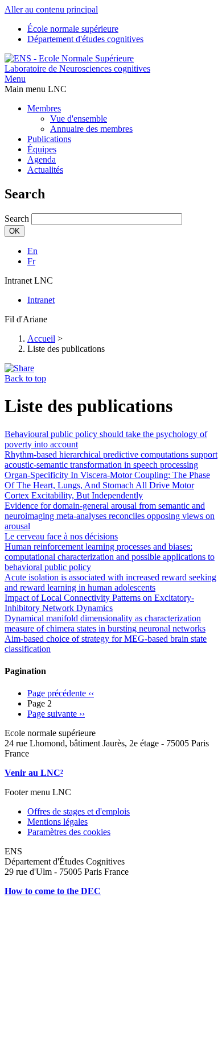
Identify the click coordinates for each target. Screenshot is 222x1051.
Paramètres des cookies (68, 832)
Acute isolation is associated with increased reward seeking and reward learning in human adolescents (110, 582)
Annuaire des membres (91, 129)
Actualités (45, 170)
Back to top (25, 378)
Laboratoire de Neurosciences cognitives (77, 68)
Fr (31, 261)
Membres (44, 108)
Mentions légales (57, 821)
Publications (49, 139)
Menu (15, 79)
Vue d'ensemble (78, 118)
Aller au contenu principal (51, 9)
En (32, 251)
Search (17, 218)
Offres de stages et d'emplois (78, 811)
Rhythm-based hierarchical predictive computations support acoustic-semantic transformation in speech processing (111, 460)
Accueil (41, 338)
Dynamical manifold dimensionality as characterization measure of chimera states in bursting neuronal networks (105, 623)
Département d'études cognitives (85, 39)
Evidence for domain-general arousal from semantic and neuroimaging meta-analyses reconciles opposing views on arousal (110, 516)
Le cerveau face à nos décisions (61, 536)
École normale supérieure (72, 29)
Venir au (22, 773)
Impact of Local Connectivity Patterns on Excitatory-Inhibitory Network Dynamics (99, 603)
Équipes (41, 149)
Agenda (41, 159)
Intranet (41, 300)
